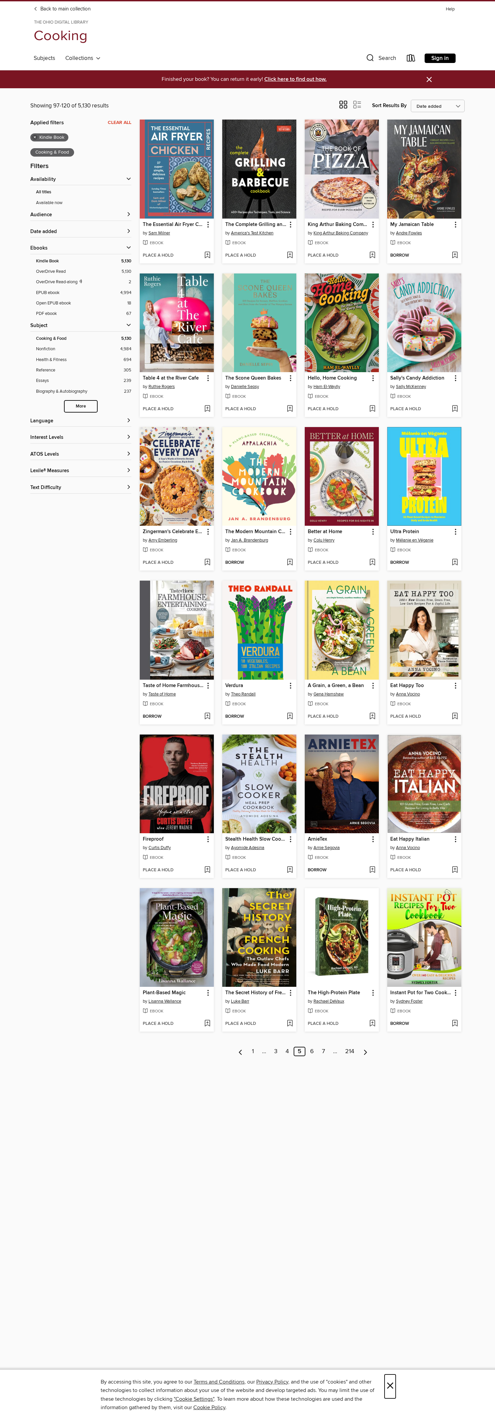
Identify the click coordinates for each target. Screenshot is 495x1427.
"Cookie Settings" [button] (194, 1399)
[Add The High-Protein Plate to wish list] (372, 1023)
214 (349, 1051)
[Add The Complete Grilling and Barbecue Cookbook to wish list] (290, 255)
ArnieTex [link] (317, 839)
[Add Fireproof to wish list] (207, 870)
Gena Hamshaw (329, 694)
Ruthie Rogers (161, 386)
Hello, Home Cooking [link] (332, 378)
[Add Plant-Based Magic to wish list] (207, 1023)
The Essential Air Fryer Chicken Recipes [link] (173, 225)
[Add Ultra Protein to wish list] (455, 562)
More (81, 406)
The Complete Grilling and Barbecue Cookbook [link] (256, 225)
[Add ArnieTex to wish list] (372, 870)
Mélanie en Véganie (414, 540)
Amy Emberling (162, 540)
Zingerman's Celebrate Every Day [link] (173, 532)
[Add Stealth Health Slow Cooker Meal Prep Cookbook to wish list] (290, 870)
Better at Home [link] (325, 532)
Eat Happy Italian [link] (410, 839)
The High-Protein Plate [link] (334, 993)
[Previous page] (240, 1051)
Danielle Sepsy (245, 386)
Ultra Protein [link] (404, 532)
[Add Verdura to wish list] (290, 716)
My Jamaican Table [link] (412, 225)
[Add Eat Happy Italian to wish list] (455, 870)
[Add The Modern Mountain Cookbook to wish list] (290, 562)
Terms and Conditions (219, 1382)
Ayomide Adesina (247, 847)
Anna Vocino (408, 694)
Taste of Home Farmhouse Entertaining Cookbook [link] (173, 686)
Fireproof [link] (153, 839)
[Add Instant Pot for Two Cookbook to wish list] (455, 1023)
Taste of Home (162, 694)
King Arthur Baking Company (341, 233)
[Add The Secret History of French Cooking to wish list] (290, 1023)
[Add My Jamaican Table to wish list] (455, 255)
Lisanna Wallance (164, 1001)
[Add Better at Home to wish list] (372, 562)
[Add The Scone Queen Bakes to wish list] (290, 409)
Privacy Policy (272, 1382)
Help (450, 9)
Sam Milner (159, 233)
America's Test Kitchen (252, 233)
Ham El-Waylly (327, 386)
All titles (43, 192)
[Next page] (365, 1051)
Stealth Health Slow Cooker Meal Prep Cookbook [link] (256, 839)
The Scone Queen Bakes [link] (253, 378)
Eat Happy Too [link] (407, 686)
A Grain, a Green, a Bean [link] (336, 686)
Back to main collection (65, 9)
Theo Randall (243, 694)
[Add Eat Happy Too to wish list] (455, 716)
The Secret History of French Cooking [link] (256, 993)
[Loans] (411, 59)
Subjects (44, 58)
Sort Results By (389, 105)
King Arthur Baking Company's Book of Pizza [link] (338, 225)
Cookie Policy (209, 1407)
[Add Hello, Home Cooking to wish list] (372, 409)
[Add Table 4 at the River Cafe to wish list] (207, 409)
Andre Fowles (409, 233)
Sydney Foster (409, 1001)
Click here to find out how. (295, 79)
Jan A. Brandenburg (249, 540)
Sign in (440, 58)
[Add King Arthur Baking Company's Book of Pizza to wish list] (372, 255)
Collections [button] (80, 58)
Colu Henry (324, 540)
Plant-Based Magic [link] (164, 993)
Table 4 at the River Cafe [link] (171, 378)
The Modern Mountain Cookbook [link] (256, 532)
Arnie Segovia (327, 847)
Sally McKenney (411, 386)
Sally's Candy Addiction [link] (417, 378)
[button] (380, 59)
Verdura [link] (234, 686)
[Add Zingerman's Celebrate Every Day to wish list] (207, 562)
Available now (49, 202)
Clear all (119, 123)
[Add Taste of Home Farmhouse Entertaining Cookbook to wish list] (207, 716)
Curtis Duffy (159, 847)
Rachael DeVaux (329, 1001)
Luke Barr (240, 1001)
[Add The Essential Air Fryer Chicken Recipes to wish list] (207, 255)
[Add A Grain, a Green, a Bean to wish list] (372, 716)
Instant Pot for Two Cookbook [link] (421, 993)
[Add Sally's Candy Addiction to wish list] (455, 409)
